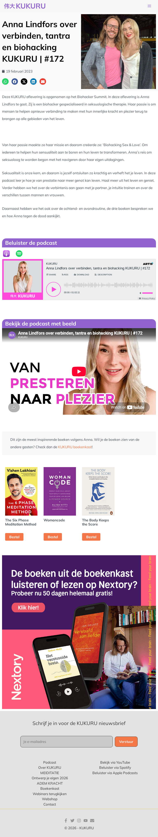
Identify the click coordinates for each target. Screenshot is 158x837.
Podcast (49, 762)
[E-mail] (92, 821)
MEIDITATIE (49, 773)
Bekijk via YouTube (115, 762)
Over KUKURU (49, 767)
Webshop (49, 799)
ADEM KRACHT (50, 783)
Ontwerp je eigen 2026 (50, 778)
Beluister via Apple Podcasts (115, 773)
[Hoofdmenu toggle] (149, 6)
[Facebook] (66, 821)
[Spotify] (21, 253)
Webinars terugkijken (50, 794)
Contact (49, 804)
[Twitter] (72, 821)
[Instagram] (79, 821)
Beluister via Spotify (115, 767)
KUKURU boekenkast (75, 447)
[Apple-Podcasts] (8, 253)
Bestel (14, 537)
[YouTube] (86, 821)
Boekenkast (49, 788)
